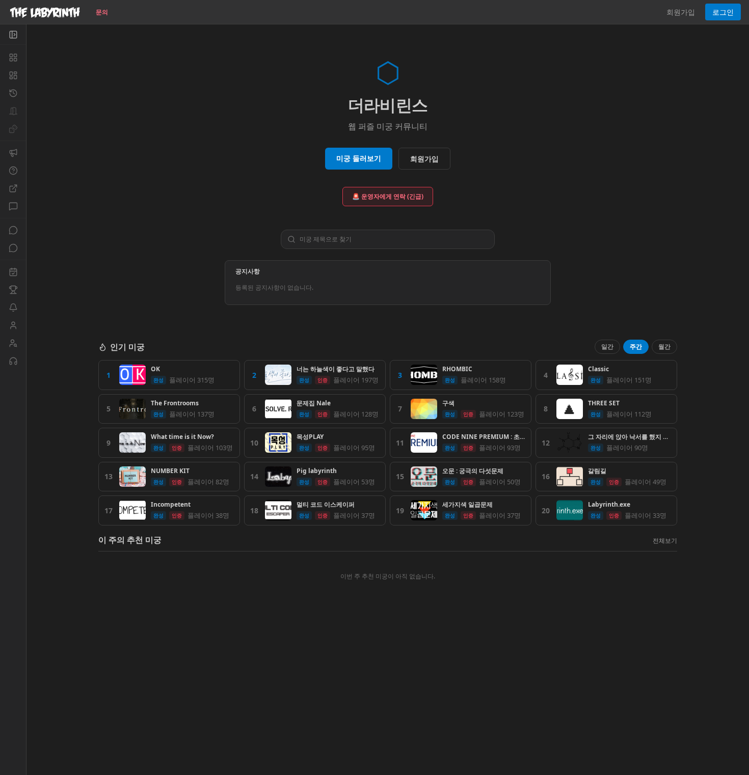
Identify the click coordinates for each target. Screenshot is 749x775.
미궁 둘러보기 (358, 158)
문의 (102, 12)
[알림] (13, 307)
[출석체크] (13, 272)
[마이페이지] (13, 325)
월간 (664, 346)
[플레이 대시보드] (13, 75)
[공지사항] (13, 152)
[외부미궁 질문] (13, 188)
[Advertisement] (388, 701)
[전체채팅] (13, 230)
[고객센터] (13, 361)
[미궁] (13, 57)
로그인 (723, 12)
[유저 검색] (13, 343)
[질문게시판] (13, 170)
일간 (607, 346)
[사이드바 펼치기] (13, 34)
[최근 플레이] (13, 93)
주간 (636, 346)
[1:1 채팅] (13, 248)
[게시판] (13, 206)
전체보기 (665, 540)
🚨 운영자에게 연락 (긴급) (387, 196)
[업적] (13, 289)
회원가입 (680, 12)
